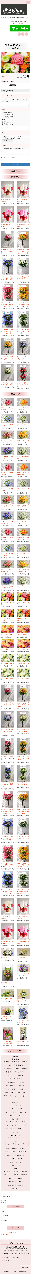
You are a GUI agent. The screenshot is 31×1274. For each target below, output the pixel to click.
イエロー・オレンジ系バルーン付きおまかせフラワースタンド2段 (23, 304)
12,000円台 (11, 1181)
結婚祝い (24, 1061)
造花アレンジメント (15, 1162)
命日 (24, 1092)
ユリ (8, 1125)
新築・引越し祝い (11, 1085)
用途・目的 (15, 1059)
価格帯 (15, 1169)
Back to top (25, 1267)
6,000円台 (7, 1175)
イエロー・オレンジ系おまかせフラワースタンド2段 (23, 758)
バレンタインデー (19, 1072)
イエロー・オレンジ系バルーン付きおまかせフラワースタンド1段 (23, 251)
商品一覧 (15, 1056)
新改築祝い (22, 1085)
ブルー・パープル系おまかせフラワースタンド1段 (23, 358)
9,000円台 (11, 1178)
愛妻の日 (8, 1072)
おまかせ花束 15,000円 (23, 649)
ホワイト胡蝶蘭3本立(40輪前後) (22, 200)
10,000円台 (20, 1178)
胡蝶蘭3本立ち (10, 1155)
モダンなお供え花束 (6, 999)
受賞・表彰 (21, 1082)
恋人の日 (10, 1075)
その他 (19, 1115)
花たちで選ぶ (15, 1119)
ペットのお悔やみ (15, 1096)
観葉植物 (14, 1148)
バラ (5, 1121)
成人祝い (24, 1068)
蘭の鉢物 (22, 1148)
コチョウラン (16, 1125)
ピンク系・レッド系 (15, 1105)
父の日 (15, 1099)
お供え (18, 1092)
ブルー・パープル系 (11, 1112)
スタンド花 (15, 1141)
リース (6, 1151)
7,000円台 (15, 1175)
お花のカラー (15, 1102)
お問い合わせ (8, 1260)
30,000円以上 (15, 1188)
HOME (6, 1254)
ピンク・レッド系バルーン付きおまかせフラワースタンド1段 (7, 811)
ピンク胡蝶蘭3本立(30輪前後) (7, 225)
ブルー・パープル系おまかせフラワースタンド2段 (7, 784)
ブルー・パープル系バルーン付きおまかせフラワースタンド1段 (7, 278)
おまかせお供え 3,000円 (7, 663)
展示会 (17, 1068)
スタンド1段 (10, 1144)
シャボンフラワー (15, 1165)
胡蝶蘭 (13, 1151)
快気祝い (22, 1089)
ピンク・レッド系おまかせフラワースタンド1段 (7, 251)
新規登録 (5, 1234)
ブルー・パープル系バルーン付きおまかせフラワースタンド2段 (7, 331)
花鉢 (7, 1148)
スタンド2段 (20, 1144)
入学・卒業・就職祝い (15, 1078)
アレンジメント (18, 1138)
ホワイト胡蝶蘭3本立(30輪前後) (7, 200)
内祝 (6, 1092)
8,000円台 (24, 1175)
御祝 (7, 1089)
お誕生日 (6, 1061)
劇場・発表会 (8, 1068)
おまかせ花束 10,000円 (7, 649)
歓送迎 (9, 1065)
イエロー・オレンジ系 (15, 1108)
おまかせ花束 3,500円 (7, 634)
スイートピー (15, 1132)
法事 (5, 1096)
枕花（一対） (5, 957)
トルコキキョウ (10, 1128)
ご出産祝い (19, 1075)
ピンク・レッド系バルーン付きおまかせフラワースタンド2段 (7, 304)
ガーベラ (24, 1121)
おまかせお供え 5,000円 (23, 663)
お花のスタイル (15, 1135)
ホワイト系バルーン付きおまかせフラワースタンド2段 (23, 331)
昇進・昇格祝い (10, 1082)
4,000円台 (15, 1171)
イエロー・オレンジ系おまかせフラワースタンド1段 (7, 358)
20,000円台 (20, 1185)
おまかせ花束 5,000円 (22, 634)
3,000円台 (7, 1171)
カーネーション (14, 1121)
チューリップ (21, 1128)
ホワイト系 (22, 1112)
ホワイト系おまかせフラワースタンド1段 (7, 383)
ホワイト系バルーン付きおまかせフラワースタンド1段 (23, 278)
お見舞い (14, 1089)
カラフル (12, 1115)
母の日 (25, 1096)
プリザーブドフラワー (15, 1158)
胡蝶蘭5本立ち (21, 1155)
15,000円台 (20, 1181)
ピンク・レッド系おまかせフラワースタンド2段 (23, 384)
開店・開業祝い (18, 1065)
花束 (9, 1138)
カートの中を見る (15, 1206)
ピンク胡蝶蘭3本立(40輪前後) (23, 225)
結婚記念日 (15, 1061)
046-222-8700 (18, 23)
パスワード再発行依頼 (9, 1232)
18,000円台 (11, 1185)
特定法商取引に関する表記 (12, 1257)
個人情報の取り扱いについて (20, 1254)
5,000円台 (24, 1171)
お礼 (12, 1092)
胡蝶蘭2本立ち (22, 1151)
